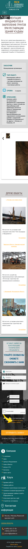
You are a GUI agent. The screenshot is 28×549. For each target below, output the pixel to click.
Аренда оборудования (10, 462)
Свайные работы (8, 485)
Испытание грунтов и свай (11, 498)
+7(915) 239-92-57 (11, 531)
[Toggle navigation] (4, 12)
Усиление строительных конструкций (14, 488)
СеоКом (19, 546)
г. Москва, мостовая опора (14, 200)
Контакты (6, 470)
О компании (6, 456)
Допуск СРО (7, 467)
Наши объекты (7, 464)
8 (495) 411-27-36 (11, 529)
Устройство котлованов (10, 501)
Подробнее (22, 238)
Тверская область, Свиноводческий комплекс (14, 245)
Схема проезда (7, 523)
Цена (4, 459)
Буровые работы (8, 482)
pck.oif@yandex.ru (11, 533)
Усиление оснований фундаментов (13, 490)
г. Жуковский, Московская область (14, 291)
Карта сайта (7, 472)
